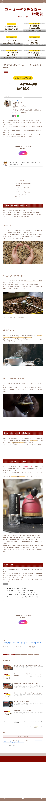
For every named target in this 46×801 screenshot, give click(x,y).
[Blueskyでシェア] (28, 500)
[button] (42, 410)
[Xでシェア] (7, 500)
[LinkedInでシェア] (17, 507)
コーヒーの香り (23, 654)
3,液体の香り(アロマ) (20, 189)
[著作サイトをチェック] (13, 116)
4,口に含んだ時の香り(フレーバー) (23, 191)
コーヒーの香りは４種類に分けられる (22, 183)
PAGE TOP (23, 755)
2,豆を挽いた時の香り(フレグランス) (23, 187)
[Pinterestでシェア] (7, 507)
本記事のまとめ (17, 196)
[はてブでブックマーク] (28, 504)
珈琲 (35, 654)
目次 (21, 180)
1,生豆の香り (18, 185)
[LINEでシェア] (38, 504)
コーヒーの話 (7, 654)
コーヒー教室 (30, 654)
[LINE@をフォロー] (18, 116)
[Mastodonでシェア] (17, 500)
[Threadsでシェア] (17, 504)
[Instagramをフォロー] (15, 116)
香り (38, 654)
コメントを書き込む (23, 736)
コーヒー (18, 654)
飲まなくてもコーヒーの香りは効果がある (23, 192)
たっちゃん (15, 100)
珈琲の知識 (12, 654)
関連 (16, 198)
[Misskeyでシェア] (38, 500)
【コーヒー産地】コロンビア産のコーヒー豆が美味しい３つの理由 (35, 643)
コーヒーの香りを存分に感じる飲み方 (22, 194)
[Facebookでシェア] (7, 504)
